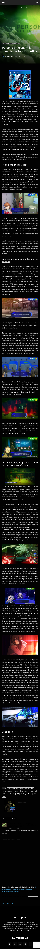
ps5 (7, 794)
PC (33, 788)
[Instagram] (8, 903)
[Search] (37, 2)
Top (19, 43)
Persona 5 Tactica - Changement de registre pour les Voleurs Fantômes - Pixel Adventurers (23, 825)
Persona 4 (16, 791)
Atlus (9, 788)
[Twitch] (25, 944)
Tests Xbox (14, 43)
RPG (18, 794)
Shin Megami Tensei (26, 794)
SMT (35, 794)
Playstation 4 (24, 791)
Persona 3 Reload (7, 791)
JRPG (29, 788)
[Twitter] (21, 805)
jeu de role (23, 788)
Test (8, 8)
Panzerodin (10, 56)
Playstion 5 (33, 791)
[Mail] (18, 805)
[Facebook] (3, 903)
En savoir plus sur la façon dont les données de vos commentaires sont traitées (19, 889)
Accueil (4, 8)
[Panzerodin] (3, 56)
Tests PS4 (8, 43)
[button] (3, 2)
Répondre (4, 833)
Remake (12, 794)
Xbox (4, 796)
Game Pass (15, 788)
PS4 (4, 794)
